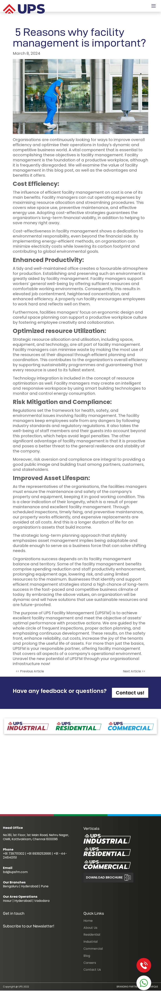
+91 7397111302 (13, 853)
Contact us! (130, 693)
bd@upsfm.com (15, 872)
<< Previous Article (30, 671)
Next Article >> (134, 671)
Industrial (90, 941)
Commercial (93, 948)
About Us (90, 927)
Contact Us (92, 969)
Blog (86, 955)
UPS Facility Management (69, 613)
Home (88, 920)
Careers (89, 962)
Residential (91, 934)
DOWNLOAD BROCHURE (104, 877)
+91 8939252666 (39, 853)
